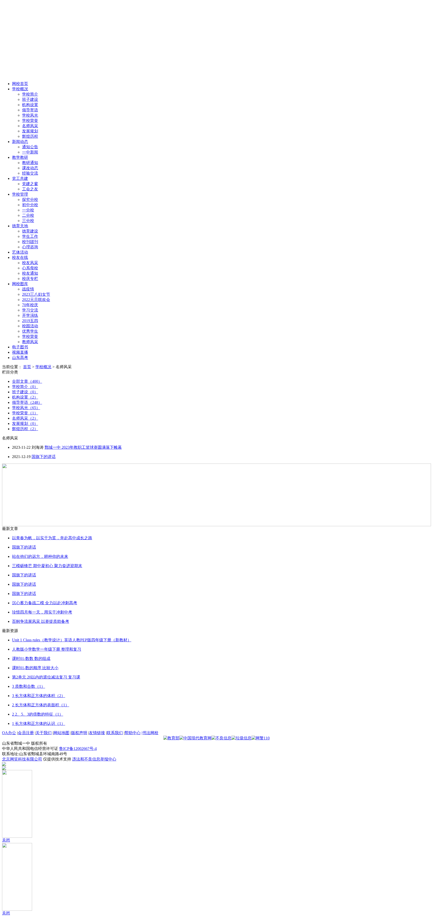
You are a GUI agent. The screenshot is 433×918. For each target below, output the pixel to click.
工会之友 (30, 189)
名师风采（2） (25, 418)
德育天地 (20, 226)
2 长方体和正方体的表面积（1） (40, 705)
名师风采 (30, 126)
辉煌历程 (30, 136)
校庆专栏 (30, 278)
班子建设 (30, 99)
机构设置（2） (25, 397)
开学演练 (30, 315)
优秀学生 (30, 331)
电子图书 (20, 347)
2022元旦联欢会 (36, 299)
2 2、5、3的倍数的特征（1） (37, 714)
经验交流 (30, 173)
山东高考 (20, 357)
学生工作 (30, 236)
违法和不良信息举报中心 (94, 759)
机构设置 (30, 105)
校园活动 (30, 326)
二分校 (28, 215)
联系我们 (115, 733)
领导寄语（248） (27, 402)
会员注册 (26, 733)
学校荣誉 (30, 120)
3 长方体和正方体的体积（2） (38, 696)
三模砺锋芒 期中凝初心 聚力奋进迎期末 (47, 566)
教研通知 (30, 163)
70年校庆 (30, 305)
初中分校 (30, 205)
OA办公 (9, 733)
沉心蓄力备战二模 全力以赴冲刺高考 (44, 603)
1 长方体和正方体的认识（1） (38, 723)
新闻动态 (20, 141)
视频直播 (20, 352)
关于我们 (44, 733)
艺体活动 (20, 252)
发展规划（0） (25, 423)
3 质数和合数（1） (28, 686)
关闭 (6, 840)
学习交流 (30, 310)
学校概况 (20, 89)
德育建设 (30, 231)
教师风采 (30, 342)
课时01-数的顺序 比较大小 (35, 668)
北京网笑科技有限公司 (22, 759)
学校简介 (30, 94)
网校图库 (20, 284)
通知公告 (30, 147)
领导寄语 (30, 110)
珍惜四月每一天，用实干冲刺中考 (42, 612)
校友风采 (30, 263)
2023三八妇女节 (36, 294)
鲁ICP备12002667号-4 (78, 748)
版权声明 (79, 733)
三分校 (28, 220)
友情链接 (97, 733)
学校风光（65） (26, 408)
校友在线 (20, 257)
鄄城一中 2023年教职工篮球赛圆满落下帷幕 (83, 447)
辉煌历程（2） (25, 429)
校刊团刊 (30, 242)
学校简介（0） (25, 387)
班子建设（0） (25, 392)
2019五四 (30, 321)
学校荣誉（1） (25, 413)
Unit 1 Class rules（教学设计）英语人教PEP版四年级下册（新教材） (71, 640)
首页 (27, 367)
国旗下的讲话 (44, 456)
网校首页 (20, 84)
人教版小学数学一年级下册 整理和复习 (46, 649)
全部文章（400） (27, 381)
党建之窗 (30, 184)
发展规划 (30, 131)
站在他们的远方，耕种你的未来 (40, 556)
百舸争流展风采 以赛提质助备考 (40, 621)
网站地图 (61, 733)
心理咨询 (30, 247)
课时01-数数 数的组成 (31, 658)
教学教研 (20, 157)
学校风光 (30, 115)
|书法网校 (150, 733)
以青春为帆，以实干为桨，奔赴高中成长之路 (52, 538)
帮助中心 (133, 733)
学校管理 (20, 194)
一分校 (28, 210)
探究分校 (30, 199)
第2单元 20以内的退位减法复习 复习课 (46, 677)
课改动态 (30, 168)
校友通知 (30, 273)
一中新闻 (30, 152)
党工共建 (20, 178)
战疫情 (28, 289)
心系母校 (30, 268)
